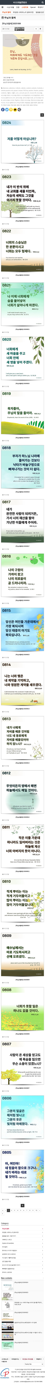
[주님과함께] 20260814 (22, 709)
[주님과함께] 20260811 (22, 871)
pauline (31, 90)
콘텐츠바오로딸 (35, 100)
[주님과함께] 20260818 (22, 492)
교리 (17, 93)
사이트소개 (5, 1359)
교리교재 (21, 93)
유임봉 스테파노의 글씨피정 (23, 12)
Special (32, 7)
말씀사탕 (19, 105)
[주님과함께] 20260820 (22, 383)
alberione (12, 88)
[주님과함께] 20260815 (22, 654)
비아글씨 (4, 1247)
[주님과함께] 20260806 (22, 1142)
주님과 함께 (6, 12)
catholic (23, 88)
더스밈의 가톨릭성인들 (9, 1258)
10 (36, 1210)
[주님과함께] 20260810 (22, 925)
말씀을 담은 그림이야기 (9, 1236)
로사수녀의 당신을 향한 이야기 (11, 1265)
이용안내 (4, 1361)
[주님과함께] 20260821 (22, 329)
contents (33, 88)
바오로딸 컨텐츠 (6, 95)
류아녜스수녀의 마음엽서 (9, 1250)
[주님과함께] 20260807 (22, 1088)
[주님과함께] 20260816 (22, 600)
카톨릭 (9, 93)
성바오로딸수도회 (28, 98)
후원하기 (41, 7)
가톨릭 (13, 93)
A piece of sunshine (8, 1243)
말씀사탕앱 (26, 105)
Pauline (36, 90)
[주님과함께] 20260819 (22, 437)
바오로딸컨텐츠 (26, 95)
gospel (16, 90)
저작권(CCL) (15, 1359)
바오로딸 (39, 93)
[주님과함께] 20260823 (22, 221)
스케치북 (25, 7)
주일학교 (17, 100)
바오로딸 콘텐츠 (16, 95)
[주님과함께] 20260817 (22, 546)
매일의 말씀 (6, 105)
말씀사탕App (34, 105)
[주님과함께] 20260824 (22, 167)
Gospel (20, 90)
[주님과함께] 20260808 (22, 1034)
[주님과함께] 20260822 (22, 275)
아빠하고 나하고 (7, 1239)
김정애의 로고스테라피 (9, 1254)
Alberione (6, 88)
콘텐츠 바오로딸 (25, 100)
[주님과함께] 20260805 (22, 1196)
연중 (17, 7)
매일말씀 (27, 102)
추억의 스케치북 (7, 1272)
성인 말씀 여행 (6, 1261)
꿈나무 (27, 93)
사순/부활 (10, 7)
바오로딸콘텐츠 (35, 95)
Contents (39, 88)
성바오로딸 (19, 98)
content (28, 88)
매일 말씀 (13, 105)
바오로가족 (33, 93)
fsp (27, 90)
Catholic (18, 88)
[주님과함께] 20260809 (22, 980)
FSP (24, 90)
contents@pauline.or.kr (27, 1381)
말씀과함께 (34, 102)
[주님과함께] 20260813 (22, 763)
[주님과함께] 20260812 (22, 817)
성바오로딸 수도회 (8, 100)
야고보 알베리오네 (11, 102)
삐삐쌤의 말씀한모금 (8, 1268)
